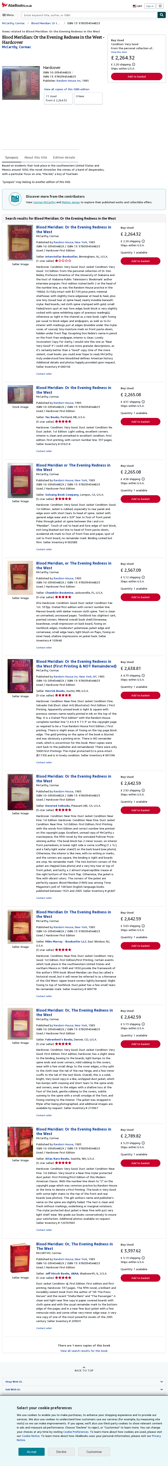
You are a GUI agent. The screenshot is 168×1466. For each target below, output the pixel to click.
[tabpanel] (53, 173)
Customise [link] (94, 1451)
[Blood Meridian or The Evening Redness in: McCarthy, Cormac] (20, 497)
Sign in (150, 6)
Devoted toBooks (57, 805)
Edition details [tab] (64, 157)
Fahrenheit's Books (59, 1039)
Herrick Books (55, 690)
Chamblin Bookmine (59, 592)
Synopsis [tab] (11, 157)
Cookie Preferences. (76, 1431)
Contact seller (44, 373)
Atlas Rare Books (57, 1158)
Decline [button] (61, 1451)
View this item (119, 52)
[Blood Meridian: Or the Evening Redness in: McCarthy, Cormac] (20, 260)
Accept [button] (31, 1451)
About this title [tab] (35, 157)
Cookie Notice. (31, 1435)
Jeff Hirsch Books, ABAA (61, 1273)
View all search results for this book (84, 1350)
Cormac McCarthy (44, 202)
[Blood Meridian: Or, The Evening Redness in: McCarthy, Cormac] (20, 1038)
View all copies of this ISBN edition (66, 89)
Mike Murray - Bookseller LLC (65, 941)
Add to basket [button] (137, 76)
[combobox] (89, 15)
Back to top (84, 1370)
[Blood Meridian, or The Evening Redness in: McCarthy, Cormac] (20, 594)
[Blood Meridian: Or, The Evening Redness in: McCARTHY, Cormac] (20, 1273)
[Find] (162, 15)
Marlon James (71, 202)
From (56, 98)
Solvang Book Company (62, 494)
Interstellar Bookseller (61, 256)
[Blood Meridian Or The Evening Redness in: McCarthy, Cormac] (20, 942)
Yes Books (52, 417)
